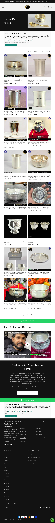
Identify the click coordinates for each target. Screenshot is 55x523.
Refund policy (25, 519)
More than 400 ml (40, 437)
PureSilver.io (10, 519)
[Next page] (31, 314)
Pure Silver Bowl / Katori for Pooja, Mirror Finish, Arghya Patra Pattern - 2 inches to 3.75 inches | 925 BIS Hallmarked (14, 241)
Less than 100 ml (40, 425)
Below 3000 (22, 425)
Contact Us (30, 467)
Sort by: (30, 51)
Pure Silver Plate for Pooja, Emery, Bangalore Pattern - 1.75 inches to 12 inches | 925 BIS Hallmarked (39, 273)
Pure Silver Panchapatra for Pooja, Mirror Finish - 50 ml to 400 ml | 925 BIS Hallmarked (39, 112)
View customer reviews (11, 45)
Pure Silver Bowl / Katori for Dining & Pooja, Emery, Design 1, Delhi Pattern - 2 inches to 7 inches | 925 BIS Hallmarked (15, 208)
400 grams (6, 492)
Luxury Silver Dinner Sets (34, 457)
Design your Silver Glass (33, 454)
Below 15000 (23, 434)
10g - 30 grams (7, 454)
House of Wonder (32, 460)
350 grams (6, 489)
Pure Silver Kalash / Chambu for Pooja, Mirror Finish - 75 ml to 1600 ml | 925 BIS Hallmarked (39, 143)
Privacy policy (32, 519)
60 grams (6, 463)
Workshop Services (32, 463)
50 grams (6, 460)
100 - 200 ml (39, 428)
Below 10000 (23, 431)
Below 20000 (23, 437)
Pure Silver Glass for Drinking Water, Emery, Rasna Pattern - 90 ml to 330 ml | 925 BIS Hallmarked (14, 112)
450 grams (6, 496)
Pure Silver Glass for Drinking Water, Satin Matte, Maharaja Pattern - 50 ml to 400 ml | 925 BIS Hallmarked (38, 80)
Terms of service (40, 519)
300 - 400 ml (39, 434)
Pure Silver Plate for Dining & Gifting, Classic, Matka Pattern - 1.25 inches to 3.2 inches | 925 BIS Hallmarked (15, 80)
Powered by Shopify (17, 519)
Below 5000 (22, 428)
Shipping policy (48, 519)
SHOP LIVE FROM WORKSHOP (27, 393)
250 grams (6, 483)
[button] (3, 7)
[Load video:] (27, 344)
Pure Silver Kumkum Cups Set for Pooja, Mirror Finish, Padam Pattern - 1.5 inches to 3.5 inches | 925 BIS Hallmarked (39, 241)
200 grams (6, 480)
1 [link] (23, 314)
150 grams (6, 476)
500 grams (6, 499)
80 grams (6, 470)
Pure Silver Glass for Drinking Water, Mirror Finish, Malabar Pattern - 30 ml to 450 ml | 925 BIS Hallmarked (14, 144)
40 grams (6, 457)
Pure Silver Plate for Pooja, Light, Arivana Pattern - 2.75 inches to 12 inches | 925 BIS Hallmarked (39, 208)
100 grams (6, 473)
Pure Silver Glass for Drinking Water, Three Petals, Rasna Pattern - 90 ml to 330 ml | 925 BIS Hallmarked (15, 176)
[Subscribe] (27, 507)
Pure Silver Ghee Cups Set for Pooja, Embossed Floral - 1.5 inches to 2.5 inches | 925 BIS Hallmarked (15, 273)
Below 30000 (23, 441)
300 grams (6, 486)
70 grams (6, 467)
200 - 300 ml (39, 431)
